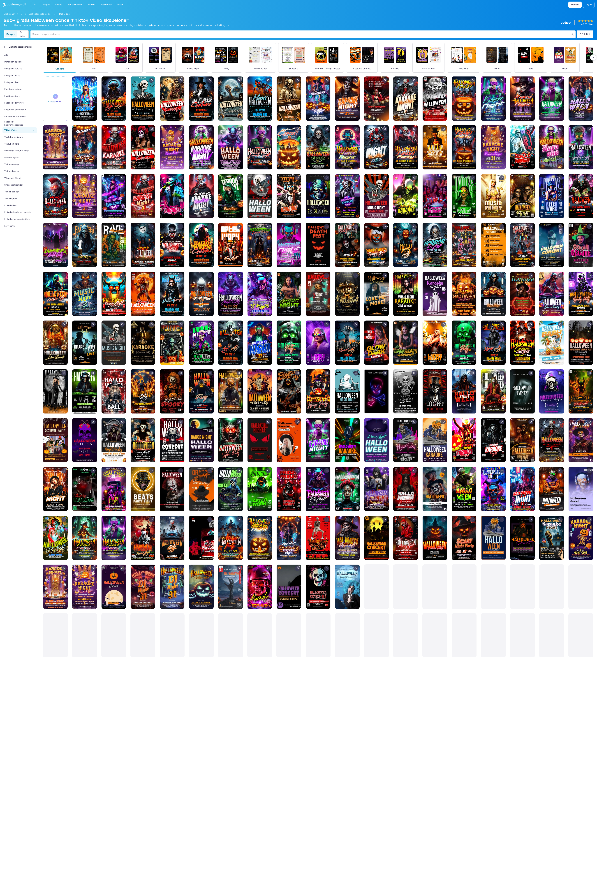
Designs (10, 34)
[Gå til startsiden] (12, 5)
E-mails (22, 34)
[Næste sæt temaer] (593, 57)
